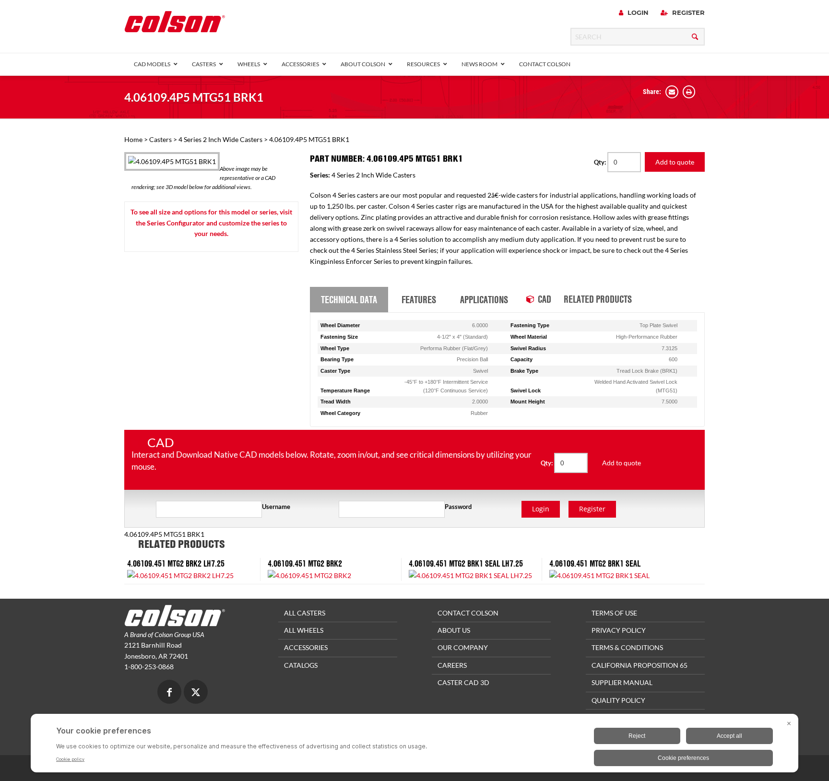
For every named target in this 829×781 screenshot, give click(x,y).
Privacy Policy (619, 630)
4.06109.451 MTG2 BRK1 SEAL (594, 563)
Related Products (598, 299)
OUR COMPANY (463, 647)
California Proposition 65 (639, 665)
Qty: (600, 162)
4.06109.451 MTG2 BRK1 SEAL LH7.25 (466, 563)
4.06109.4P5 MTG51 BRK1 (193, 97)
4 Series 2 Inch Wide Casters (220, 139)
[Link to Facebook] (169, 693)
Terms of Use (614, 613)
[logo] (174, 24)
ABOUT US (454, 630)
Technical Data (349, 299)
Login (637, 12)
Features (419, 299)
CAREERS (452, 665)
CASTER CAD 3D (463, 682)
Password (458, 506)
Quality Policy (618, 700)
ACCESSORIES (306, 647)
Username (276, 506)
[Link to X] (196, 693)
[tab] (349, 300)
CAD (544, 299)
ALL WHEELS (303, 630)
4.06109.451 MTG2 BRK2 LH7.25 (176, 563)
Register (687, 12)
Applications (484, 299)
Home (133, 139)
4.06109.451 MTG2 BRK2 (305, 563)
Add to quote (674, 162)
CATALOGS (301, 665)
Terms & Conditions (627, 647)
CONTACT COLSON (468, 613)
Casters (160, 139)
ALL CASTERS (304, 613)
